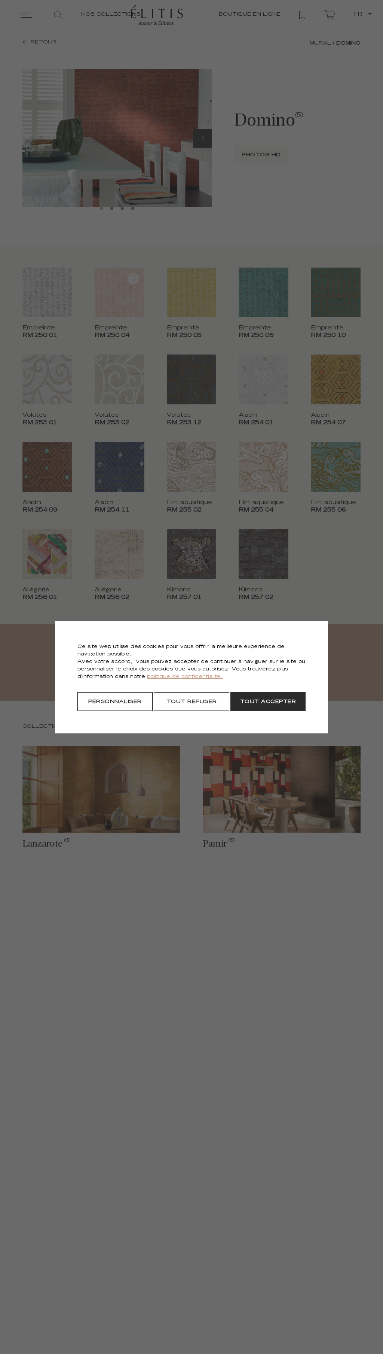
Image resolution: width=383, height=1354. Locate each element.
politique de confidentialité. (185, 677)
